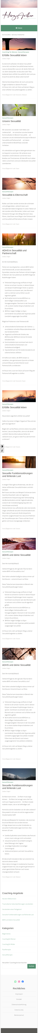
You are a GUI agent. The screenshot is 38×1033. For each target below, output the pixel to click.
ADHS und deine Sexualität (16, 555)
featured (18, 95)
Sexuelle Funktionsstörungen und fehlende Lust (17, 474)
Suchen (31, 966)
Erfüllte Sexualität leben (14, 55)
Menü (20, 28)
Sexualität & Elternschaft (15, 195)
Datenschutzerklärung (19, 1004)
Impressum (19, 994)
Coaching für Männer (9, 52)
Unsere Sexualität (11, 121)
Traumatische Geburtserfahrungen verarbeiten (17, 904)
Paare (17, 168)
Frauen (18, 447)
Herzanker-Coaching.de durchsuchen (14, 963)
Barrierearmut (19, 1015)
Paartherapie (6, 949)
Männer (24, 95)
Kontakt (19, 999)
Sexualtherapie (23, 52)
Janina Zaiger (6, 58)
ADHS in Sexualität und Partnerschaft (14, 252)
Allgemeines (6, 934)
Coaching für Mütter (8, 944)
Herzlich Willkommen (9, 899)
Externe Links (19, 1010)
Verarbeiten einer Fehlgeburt (11, 909)
